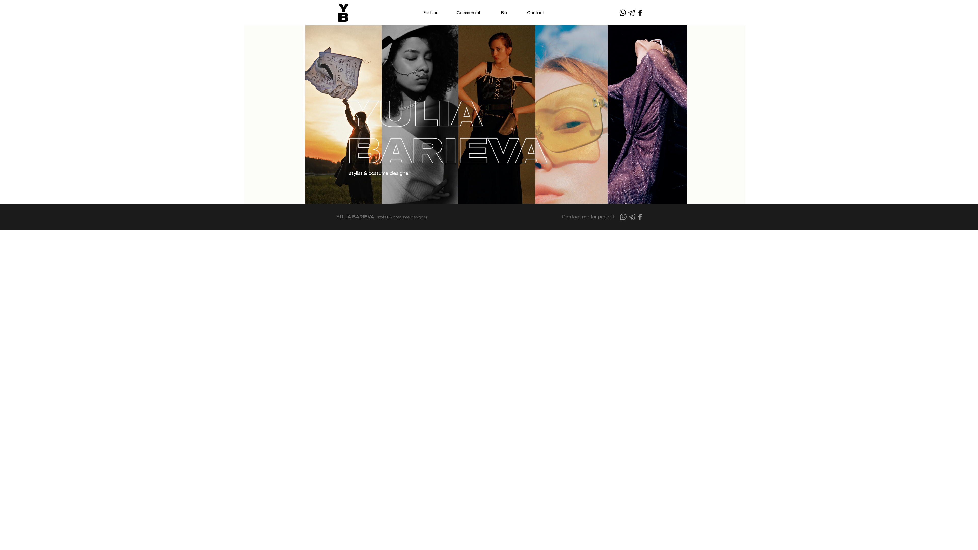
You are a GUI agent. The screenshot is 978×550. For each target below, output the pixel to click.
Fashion (430, 12)
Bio (504, 12)
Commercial (468, 12)
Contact (535, 12)
